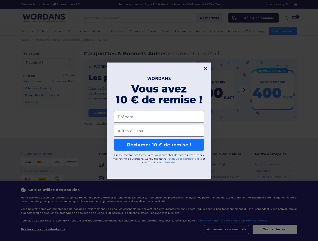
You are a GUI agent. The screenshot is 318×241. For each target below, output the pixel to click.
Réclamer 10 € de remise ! (159, 145)
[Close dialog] (205, 68)
